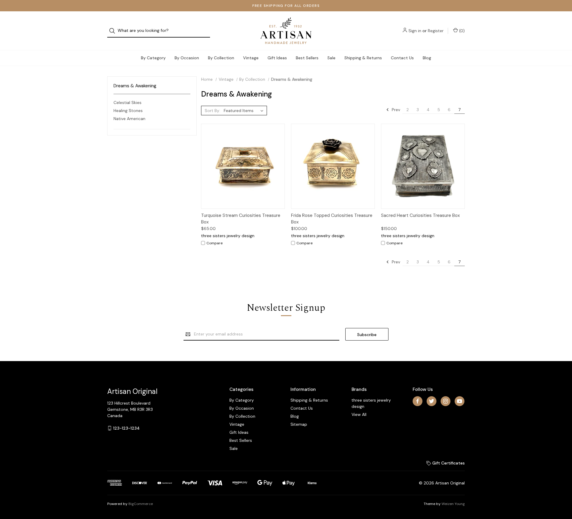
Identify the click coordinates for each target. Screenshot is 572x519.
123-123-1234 (126, 428)
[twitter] (431, 401)
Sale (331, 57)
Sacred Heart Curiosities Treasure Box (420, 215)
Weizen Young (453, 503)
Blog (427, 57)
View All (359, 414)
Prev (395, 109)
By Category (153, 57)
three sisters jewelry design (371, 403)
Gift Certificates (448, 463)
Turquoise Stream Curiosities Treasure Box (240, 218)
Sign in (414, 30)
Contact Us (402, 57)
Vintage (251, 57)
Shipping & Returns (363, 57)
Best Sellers (307, 57)
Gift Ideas (277, 57)
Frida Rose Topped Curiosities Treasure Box (331, 218)
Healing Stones (128, 110)
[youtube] (459, 401)
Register (436, 30)
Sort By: (212, 110)
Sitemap (298, 424)
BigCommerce (140, 503)
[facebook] (417, 401)
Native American (129, 118)
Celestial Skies (128, 102)
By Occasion (187, 57)
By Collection (221, 57)
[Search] (114, 31)
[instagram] (445, 401)
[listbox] (245, 110)
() (461, 30)
